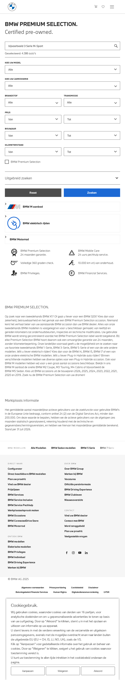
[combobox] (62, 46)
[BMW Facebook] (66, 553)
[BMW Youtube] (79, 553)
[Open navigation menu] (112, 6)
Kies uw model (13, 62)
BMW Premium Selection (25, 161)
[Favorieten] (103, 6)
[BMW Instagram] (73, 553)
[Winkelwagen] (95, 6)
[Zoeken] (116, 46)
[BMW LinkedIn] (86, 553)
